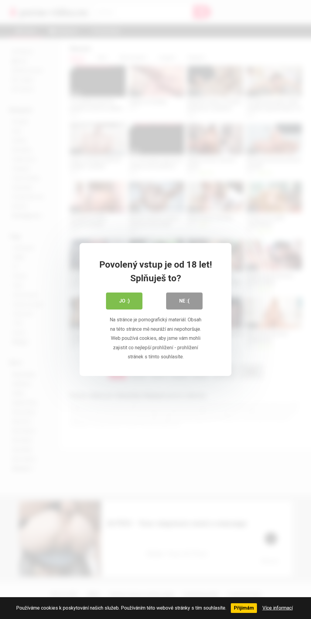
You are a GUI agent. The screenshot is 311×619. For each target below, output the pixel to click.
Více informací (277, 608)
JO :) (124, 301)
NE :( (184, 301)
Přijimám (244, 608)
